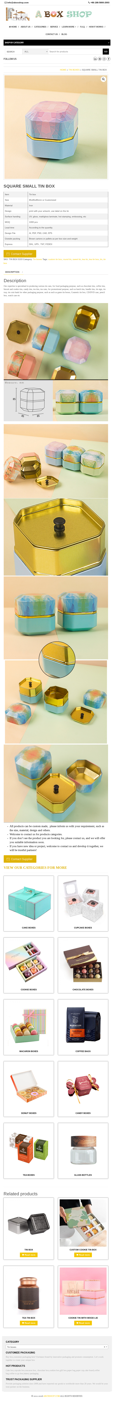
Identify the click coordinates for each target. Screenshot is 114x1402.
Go (105, 51)
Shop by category (14, 42)
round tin (67, 259)
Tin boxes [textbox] (56, 1347)
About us (25, 27)
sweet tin (77, 259)
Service (54, 27)
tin (101, 259)
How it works (96, 27)
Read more (30, 1255)
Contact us (52, 34)
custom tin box (55, 259)
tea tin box (94, 259)
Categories (40, 27)
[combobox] (57, 1347)
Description (12, 272)
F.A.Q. (82, 27)
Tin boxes (74, 70)
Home (14, 27)
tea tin (85, 259)
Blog (64, 34)
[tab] (14, 272)
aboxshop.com (51, 1396)
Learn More (68, 27)
